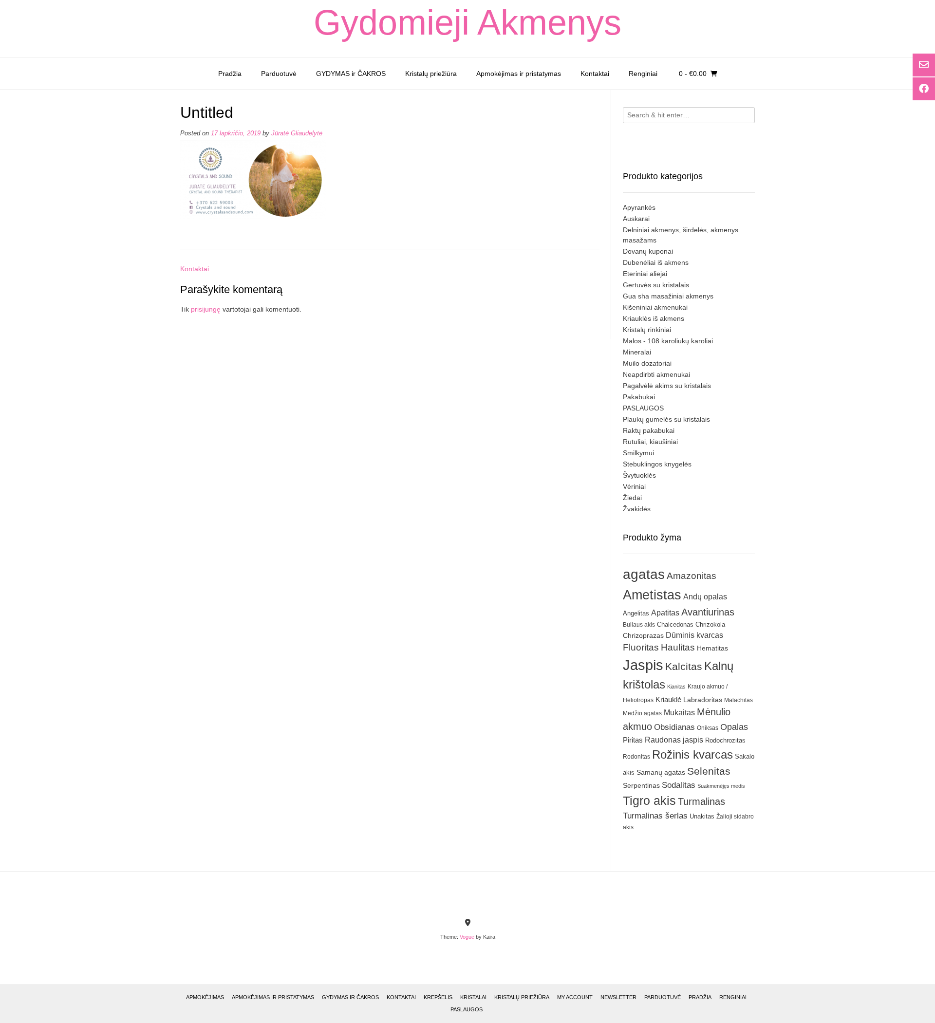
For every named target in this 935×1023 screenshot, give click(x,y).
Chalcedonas (675, 624)
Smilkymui (638, 453)
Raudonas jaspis (674, 739)
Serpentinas (641, 785)
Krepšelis (438, 997)
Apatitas (665, 612)
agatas (644, 574)
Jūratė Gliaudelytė (296, 133)
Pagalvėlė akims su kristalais (667, 386)
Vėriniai (634, 486)
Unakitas (702, 816)
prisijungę (206, 309)
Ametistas (652, 594)
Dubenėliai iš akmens (656, 262)
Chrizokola (710, 624)
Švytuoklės (639, 475)
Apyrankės (639, 207)
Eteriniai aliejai (645, 274)
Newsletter (618, 997)
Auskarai (636, 219)
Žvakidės (637, 509)
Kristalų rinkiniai (647, 330)
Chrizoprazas (643, 635)
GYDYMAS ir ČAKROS (351, 73)
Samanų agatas (660, 772)
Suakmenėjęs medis (721, 786)
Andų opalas (705, 596)
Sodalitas (678, 785)
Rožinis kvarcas (692, 754)
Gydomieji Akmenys (467, 22)
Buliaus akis (639, 624)
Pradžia (230, 73)
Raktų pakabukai (648, 430)
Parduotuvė (279, 73)
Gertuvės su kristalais (656, 285)
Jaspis (643, 665)
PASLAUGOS (643, 408)
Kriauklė (668, 699)
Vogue (467, 937)
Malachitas (738, 700)
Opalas (734, 727)
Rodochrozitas (725, 740)
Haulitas (678, 647)
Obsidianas (674, 727)
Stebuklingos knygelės (657, 464)
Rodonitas (636, 756)
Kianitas (676, 686)
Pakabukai (639, 397)
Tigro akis (649, 800)
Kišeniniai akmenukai (655, 307)
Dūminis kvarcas (694, 635)
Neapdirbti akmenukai (656, 374)
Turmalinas (701, 801)
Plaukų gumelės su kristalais (666, 419)
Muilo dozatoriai (647, 363)
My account (575, 997)
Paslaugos (466, 1009)
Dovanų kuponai (648, 251)
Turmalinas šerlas (655, 815)
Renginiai (643, 73)
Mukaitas (679, 712)
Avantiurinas (707, 612)
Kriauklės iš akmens (653, 318)
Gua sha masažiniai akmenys (668, 296)
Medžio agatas (642, 713)
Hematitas (712, 648)
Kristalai (473, 997)
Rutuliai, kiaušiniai (650, 442)
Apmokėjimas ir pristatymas (518, 73)
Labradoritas (702, 700)
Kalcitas (683, 666)
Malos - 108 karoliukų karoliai (668, 341)
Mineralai (637, 352)
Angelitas (636, 613)
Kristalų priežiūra (431, 73)
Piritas (633, 740)
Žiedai (632, 498)
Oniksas (707, 728)
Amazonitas (691, 576)
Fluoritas (641, 647)
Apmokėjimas (205, 997)
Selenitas (708, 771)
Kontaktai (594, 73)
